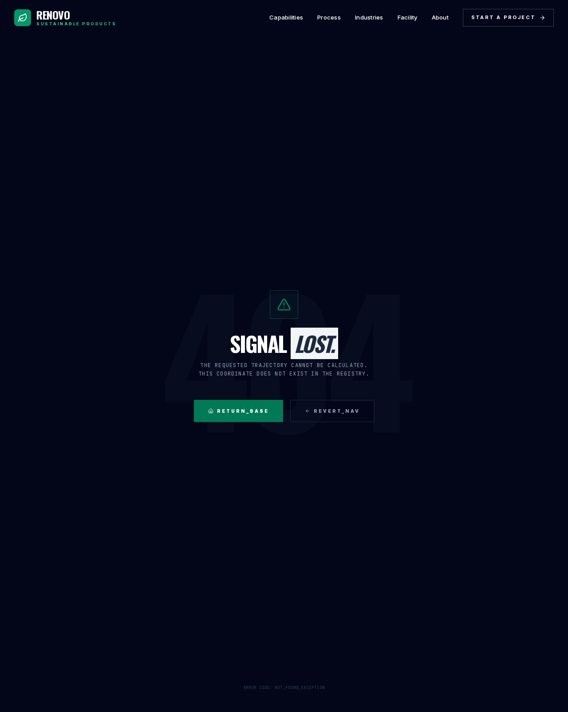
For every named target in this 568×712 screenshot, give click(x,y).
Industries (369, 17)
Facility (408, 17)
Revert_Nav (337, 411)
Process (329, 17)
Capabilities (286, 17)
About (440, 17)
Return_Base (243, 411)
